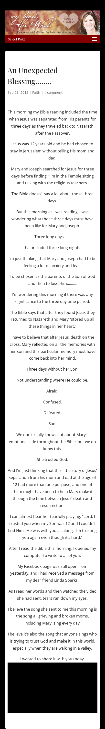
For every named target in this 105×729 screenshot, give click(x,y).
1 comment (53, 92)
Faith (36, 92)
